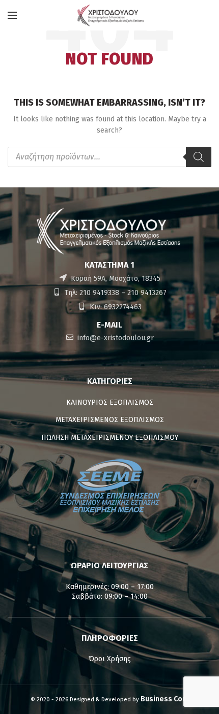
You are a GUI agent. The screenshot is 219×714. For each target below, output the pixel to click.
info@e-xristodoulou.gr (114, 338)
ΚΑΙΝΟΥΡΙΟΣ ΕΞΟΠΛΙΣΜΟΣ (109, 402)
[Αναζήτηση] (198, 157)
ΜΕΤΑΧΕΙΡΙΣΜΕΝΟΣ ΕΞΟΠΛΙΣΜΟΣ (110, 419)
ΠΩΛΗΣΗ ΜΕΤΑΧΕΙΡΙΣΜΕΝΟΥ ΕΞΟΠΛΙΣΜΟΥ (109, 437)
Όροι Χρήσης (110, 659)
